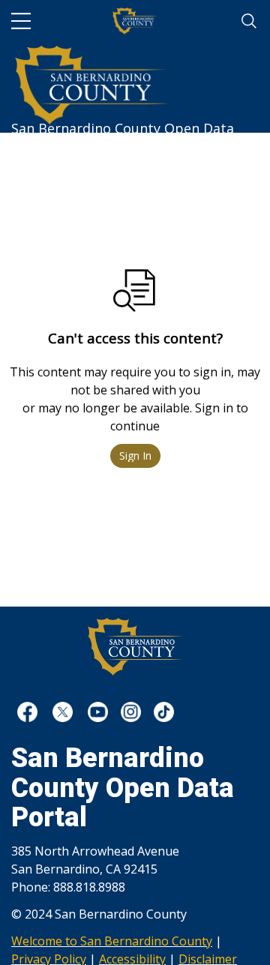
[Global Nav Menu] (21, 20)
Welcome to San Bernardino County (111, 941)
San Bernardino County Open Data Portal (122, 121)
